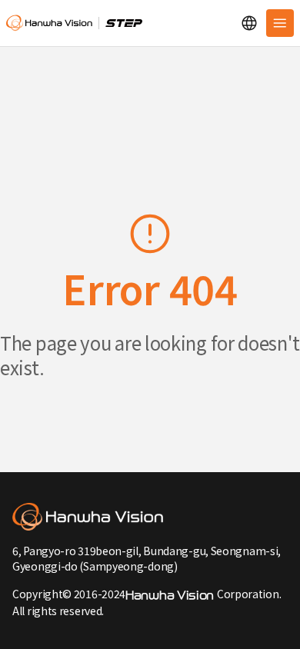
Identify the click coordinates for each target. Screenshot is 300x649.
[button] (249, 23)
